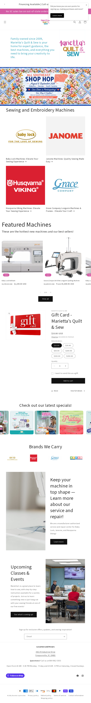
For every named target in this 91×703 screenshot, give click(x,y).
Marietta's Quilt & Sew (18, 695)
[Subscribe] (64, 636)
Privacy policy (33, 695)
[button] (5, 22)
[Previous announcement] (4, 4)
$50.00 (56, 351)
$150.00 (57, 356)
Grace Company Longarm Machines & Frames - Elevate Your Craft (63, 209)
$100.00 (69, 351)
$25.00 (68, 345)
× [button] (86, 4)
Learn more (59, 542)
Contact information (76, 695)
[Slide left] (40, 292)
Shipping (54, 337)
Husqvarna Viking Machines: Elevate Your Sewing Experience (23, 209)
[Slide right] (50, 292)
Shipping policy (47, 698)
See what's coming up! (23, 614)
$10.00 (56, 345)
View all (45, 299)
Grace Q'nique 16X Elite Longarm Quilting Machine (62, 281)
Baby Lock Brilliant (8, 281)
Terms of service (60, 695)
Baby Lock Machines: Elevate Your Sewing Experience (22, 160)
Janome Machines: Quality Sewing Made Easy (65, 160)
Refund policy (46, 695)
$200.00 (69, 356)
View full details (76, 391)
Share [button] (56, 391)
